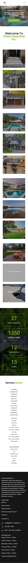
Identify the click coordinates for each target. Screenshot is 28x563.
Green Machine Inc (14, 10)
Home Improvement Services (9, 511)
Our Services (14, 20)
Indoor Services (5, 505)
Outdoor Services (6, 508)
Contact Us (4, 515)
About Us (3, 502)
